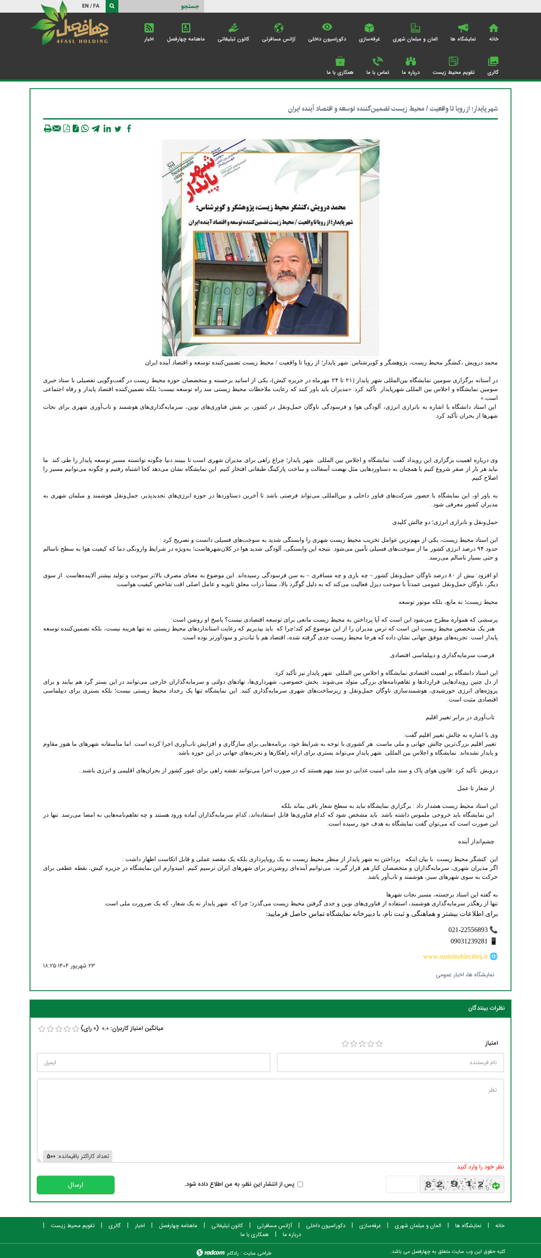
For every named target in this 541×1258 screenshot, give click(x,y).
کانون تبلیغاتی (227, 1226)
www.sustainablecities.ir (455, 956)
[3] (362, 1044)
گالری (115, 1226)
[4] (370, 1044)
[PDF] (66, 128)
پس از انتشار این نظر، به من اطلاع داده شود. (239, 1184)
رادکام (233, 1253)
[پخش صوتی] (75, 128)
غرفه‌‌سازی (370, 1226)
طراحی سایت (257, 1253)
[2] (354, 1044)
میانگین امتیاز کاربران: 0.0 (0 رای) (122, 1028)
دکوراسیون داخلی (325, 1226)
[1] (345, 1044)
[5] (379, 1044)
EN (85, 6)
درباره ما (292, 1235)
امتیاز (491, 1043)
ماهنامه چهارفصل (178, 1226)
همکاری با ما (254, 1235)
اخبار (140, 1226)
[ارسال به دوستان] (57, 128)
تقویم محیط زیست (73, 1226)
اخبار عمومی (450, 974)
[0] (42, 1029)
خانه (500, 1226)
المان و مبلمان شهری (418, 1226)
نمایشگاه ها (481, 974)
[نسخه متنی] (48, 128)
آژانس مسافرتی (274, 1226)
